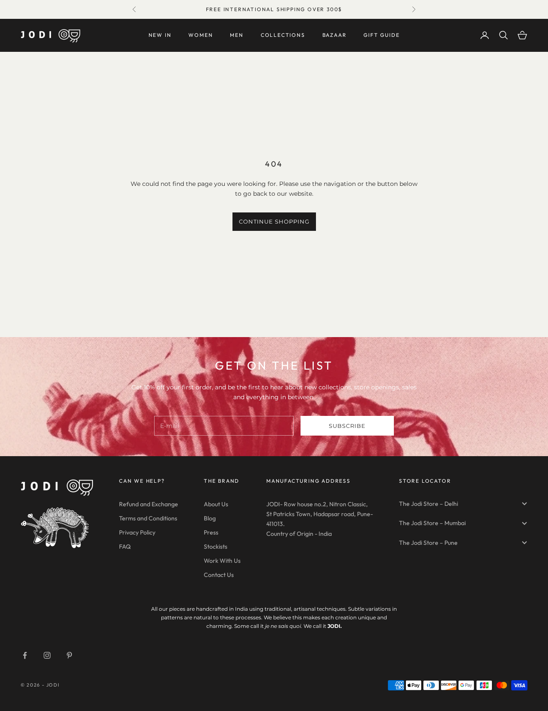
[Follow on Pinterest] (69, 655)
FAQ (125, 546)
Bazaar (334, 35)
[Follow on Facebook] (25, 655)
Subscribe (347, 425)
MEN (236, 35)
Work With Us (222, 561)
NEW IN (160, 35)
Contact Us (219, 575)
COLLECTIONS (283, 35)
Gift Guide (381, 35)
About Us (216, 504)
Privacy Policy (137, 532)
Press (211, 532)
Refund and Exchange (148, 504)
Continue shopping (274, 221)
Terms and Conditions (148, 518)
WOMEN (200, 35)
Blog (210, 518)
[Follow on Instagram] (47, 655)
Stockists (215, 546)
